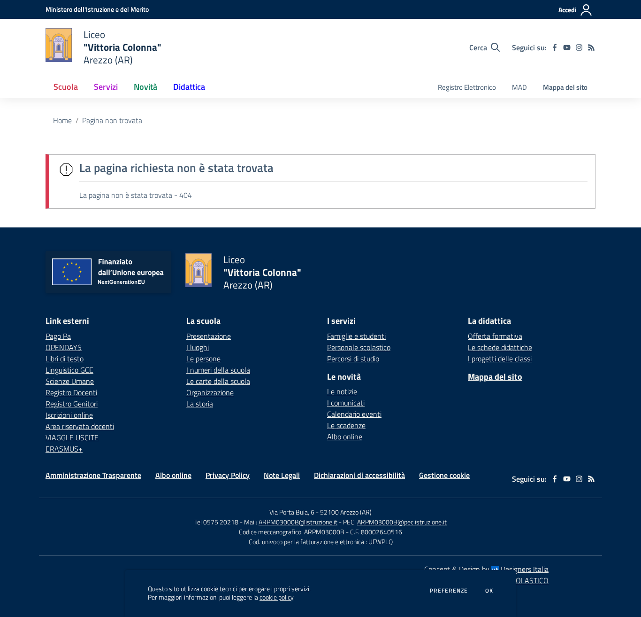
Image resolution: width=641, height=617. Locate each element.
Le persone (203, 358)
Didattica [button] (189, 86)
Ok (489, 591)
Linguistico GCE (69, 369)
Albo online (344, 436)
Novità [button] (145, 86)
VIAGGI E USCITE (72, 437)
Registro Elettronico (467, 87)
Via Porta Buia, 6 (291, 512)
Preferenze (449, 591)
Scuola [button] (65, 86)
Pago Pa (58, 336)
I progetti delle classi (500, 358)
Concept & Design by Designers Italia (486, 569)
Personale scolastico (358, 347)
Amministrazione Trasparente (93, 475)
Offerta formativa (495, 336)
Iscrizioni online (69, 415)
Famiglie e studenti (356, 336)
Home (62, 120)
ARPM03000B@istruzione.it (298, 522)
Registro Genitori (72, 403)
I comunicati (346, 402)
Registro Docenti (71, 392)
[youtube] (567, 47)
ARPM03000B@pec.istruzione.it (402, 522)
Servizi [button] (106, 86)
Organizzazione (210, 392)
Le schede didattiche (500, 347)
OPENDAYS (64, 347)
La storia (199, 403)
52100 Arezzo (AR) (346, 512)
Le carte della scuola (218, 381)
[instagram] (579, 47)
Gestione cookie (444, 475)
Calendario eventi (354, 414)
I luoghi (197, 347)
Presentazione (208, 336)
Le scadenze (346, 425)
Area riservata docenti (80, 426)
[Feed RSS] (591, 47)
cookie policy (276, 597)
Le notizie (342, 391)
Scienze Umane (70, 381)
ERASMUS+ (64, 448)
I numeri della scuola (218, 369)
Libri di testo (65, 358)
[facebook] (554, 47)
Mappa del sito (565, 87)
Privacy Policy (228, 475)
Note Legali (282, 475)
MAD (519, 87)
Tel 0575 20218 (217, 522)
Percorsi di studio (353, 358)
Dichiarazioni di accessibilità (359, 475)
